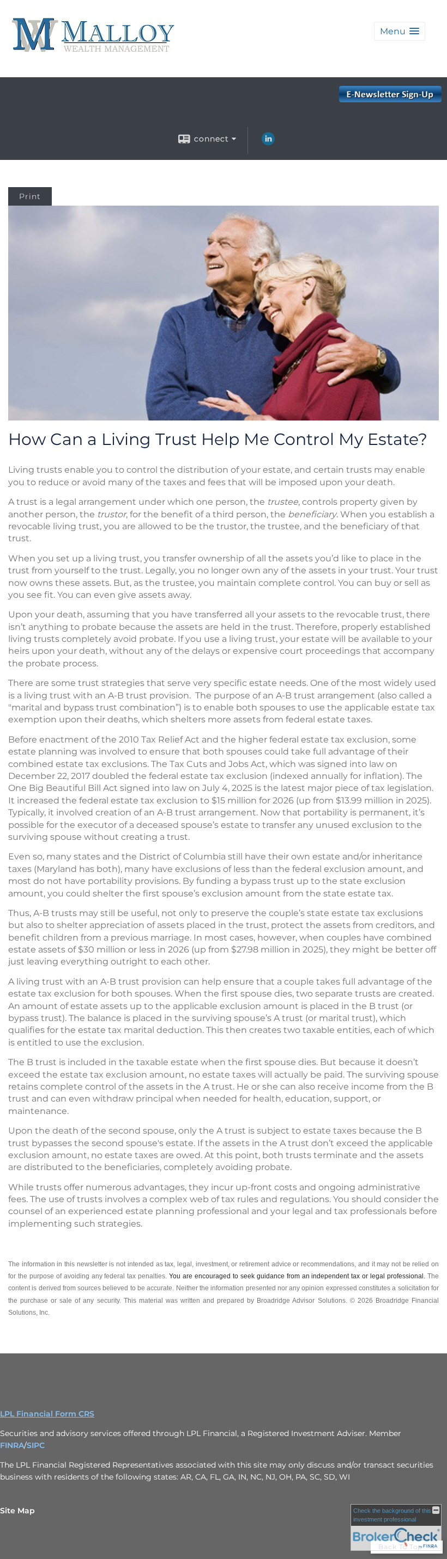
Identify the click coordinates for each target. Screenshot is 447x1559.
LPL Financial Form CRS (47, 1414)
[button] (399, 31)
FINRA (12, 1445)
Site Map (17, 1510)
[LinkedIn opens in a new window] (268, 142)
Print (30, 196)
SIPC (36, 1445)
